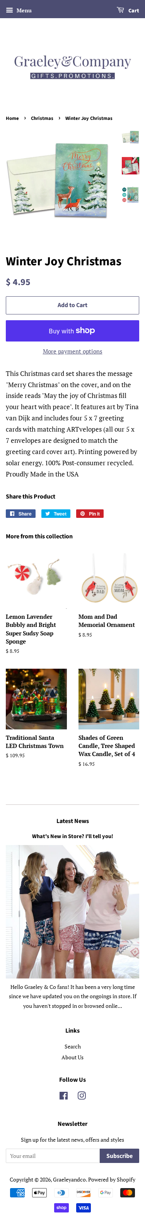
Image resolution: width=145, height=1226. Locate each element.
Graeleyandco (69, 1179)
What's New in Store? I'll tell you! (72, 836)
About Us (72, 1057)
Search (73, 1046)
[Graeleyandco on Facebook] (63, 1097)
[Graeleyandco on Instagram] (81, 1097)
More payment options (72, 351)
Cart (133, 11)
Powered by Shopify (111, 1179)
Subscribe (119, 1156)
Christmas (42, 118)
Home (12, 118)
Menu (23, 10)
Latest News (72, 821)
